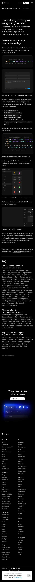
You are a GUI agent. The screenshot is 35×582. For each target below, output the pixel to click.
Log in (20, 3)
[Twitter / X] (9, 568)
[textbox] (17, 61)
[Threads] (19, 568)
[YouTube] (11, 568)
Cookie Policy (18, 577)
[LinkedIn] (16, 568)
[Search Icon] (27, 8)
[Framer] (2, 3)
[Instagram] (14, 568)
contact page (17, 252)
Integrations (13, 8)
